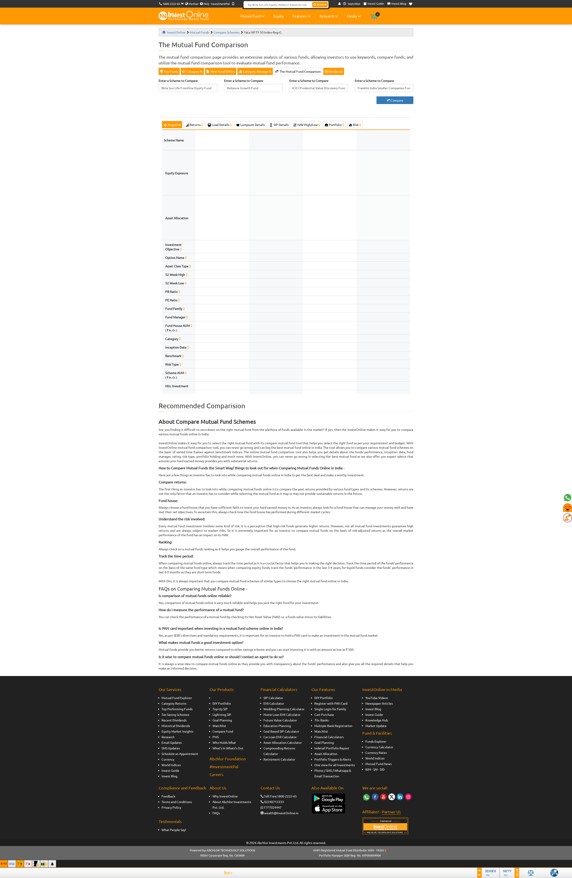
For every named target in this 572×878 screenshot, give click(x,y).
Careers (216, 774)
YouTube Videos (376, 698)
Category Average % (256, 71)
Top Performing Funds (177, 709)
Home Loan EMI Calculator (282, 714)
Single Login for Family (330, 709)
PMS (215, 737)
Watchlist (353, 4)
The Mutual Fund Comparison (300, 71)
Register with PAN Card (330, 703)
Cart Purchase (324, 714)
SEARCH (321, 4)
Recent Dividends (174, 720)
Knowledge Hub (376, 720)
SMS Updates (171, 748)
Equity (278, 16)
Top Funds (170, 71)
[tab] (172, 124)
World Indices (171, 765)
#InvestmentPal (224, 766)
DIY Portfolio (221, 703)
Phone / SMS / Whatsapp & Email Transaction (332, 773)
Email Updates (172, 742)
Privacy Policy (171, 807)
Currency (168, 759)
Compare (396, 100)
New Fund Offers (222, 71)
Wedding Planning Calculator (284, 709)
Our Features (323, 689)
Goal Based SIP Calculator (281, 731)
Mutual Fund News (378, 764)
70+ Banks (321, 720)
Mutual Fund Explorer (177, 698)
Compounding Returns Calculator (279, 751)
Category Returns (174, 703)
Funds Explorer (375, 741)
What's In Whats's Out (227, 748)
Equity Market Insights (177, 731)
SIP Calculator (273, 698)
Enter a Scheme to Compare (178, 81)
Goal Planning (222, 720)
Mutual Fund (250, 16)
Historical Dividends (176, 726)
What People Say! (174, 830)
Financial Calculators (279, 689)
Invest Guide (170, 770)
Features (299, 16)
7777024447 (273, 807)
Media (352, 16)
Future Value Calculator (280, 720)
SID (382, 769)
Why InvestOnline (225, 796)
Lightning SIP (221, 714)
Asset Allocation (325, 754)
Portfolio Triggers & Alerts (332, 759)
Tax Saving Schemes (175, 714)
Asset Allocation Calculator (282, 742)
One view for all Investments (334, 765)
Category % (194, 71)
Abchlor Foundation (228, 758)
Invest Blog (169, 776)
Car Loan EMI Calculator (280, 737)
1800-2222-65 (171, 4)
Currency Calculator (379, 747)
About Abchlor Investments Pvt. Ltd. (231, 804)
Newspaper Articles (379, 703)
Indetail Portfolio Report (331, 748)
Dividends (335, 71)
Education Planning (277, 726)
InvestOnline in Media (382, 689)
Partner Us (391, 811)
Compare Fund (222, 731)
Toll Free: (270, 796)
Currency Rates (376, 752)
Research (327, 16)
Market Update (376, 726)
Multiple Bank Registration (333, 726)
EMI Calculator (273, 703)
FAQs (216, 813)
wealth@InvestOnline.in (281, 813)
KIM (368, 769)
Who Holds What (224, 742)
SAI (375, 769)
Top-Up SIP (220, 709)
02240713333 (274, 802)
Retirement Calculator (279, 759)
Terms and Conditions (177, 802)
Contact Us (270, 787)
